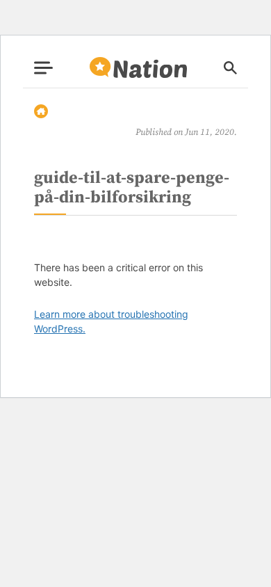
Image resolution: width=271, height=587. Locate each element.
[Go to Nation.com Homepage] (138, 68)
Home (41, 111)
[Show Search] (230, 67)
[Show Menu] (43, 67)
